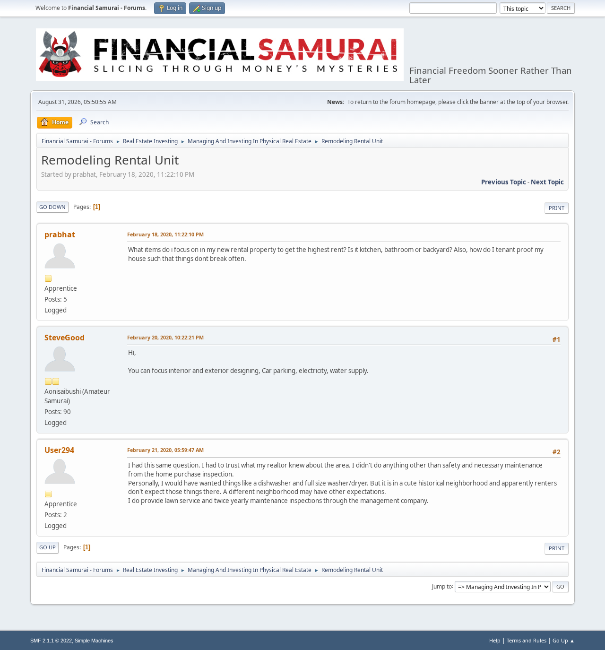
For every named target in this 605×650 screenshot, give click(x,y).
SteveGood (64, 337)
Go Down (52, 206)
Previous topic (503, 182)
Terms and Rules (526, 640)
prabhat (59, 234)
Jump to (442, 586)
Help (495, 640)
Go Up (47, 547)
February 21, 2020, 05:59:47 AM (165, 449)
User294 (59, 450)
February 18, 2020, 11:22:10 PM (165, 234)
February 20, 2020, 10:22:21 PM (165, 337)
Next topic (547, 182)
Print (556, 207)
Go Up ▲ (564, 640)
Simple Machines (94, 640)
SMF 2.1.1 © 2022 (51, 640)
